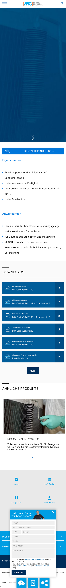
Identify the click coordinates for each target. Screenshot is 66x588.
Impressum (6, 572)
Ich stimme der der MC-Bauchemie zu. (31, 560)
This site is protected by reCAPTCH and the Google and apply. (30, 565)
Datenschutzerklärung (34, 559)
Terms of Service (42, 565)
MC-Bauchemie (33, 4)
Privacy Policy (24, 565)
